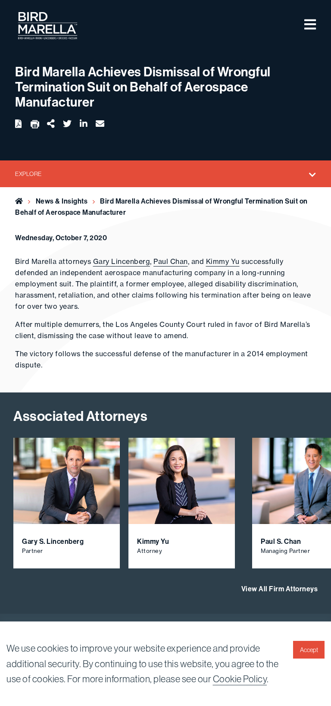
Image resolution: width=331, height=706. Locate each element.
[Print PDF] (35, 124)
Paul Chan (170, 261)
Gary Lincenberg (121, 261)
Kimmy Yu (223, 261)
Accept (309, 649)
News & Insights (62, 201)
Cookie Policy (240, 679)
